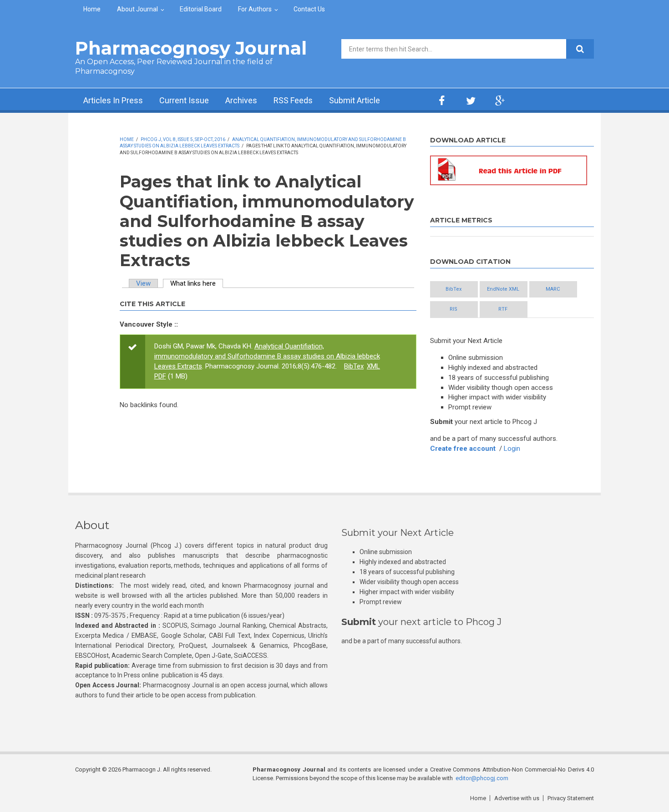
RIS (453, 309)
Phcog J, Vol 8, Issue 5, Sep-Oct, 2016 (183, 139)
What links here (196, 283)
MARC (553, 289)
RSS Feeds (293, 100)
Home (92, 9)
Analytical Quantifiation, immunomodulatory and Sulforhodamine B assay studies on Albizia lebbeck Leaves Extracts (267, 356)
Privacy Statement (570, 798)
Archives (241, 100)
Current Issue (184, 100)
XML (373, 366)
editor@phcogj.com (482, 778)
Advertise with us (516, 798)
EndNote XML (503, 289)
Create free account (463, 448)
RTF (502, 309)
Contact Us (309, 9)
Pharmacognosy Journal (191, 48)
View (143, 283)
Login (512, 448)
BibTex (354, 366)
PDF (160, 376)
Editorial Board (201, 9)
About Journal (137, 9)
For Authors (255, 9)
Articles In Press (113, 100)
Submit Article (354, 100)
